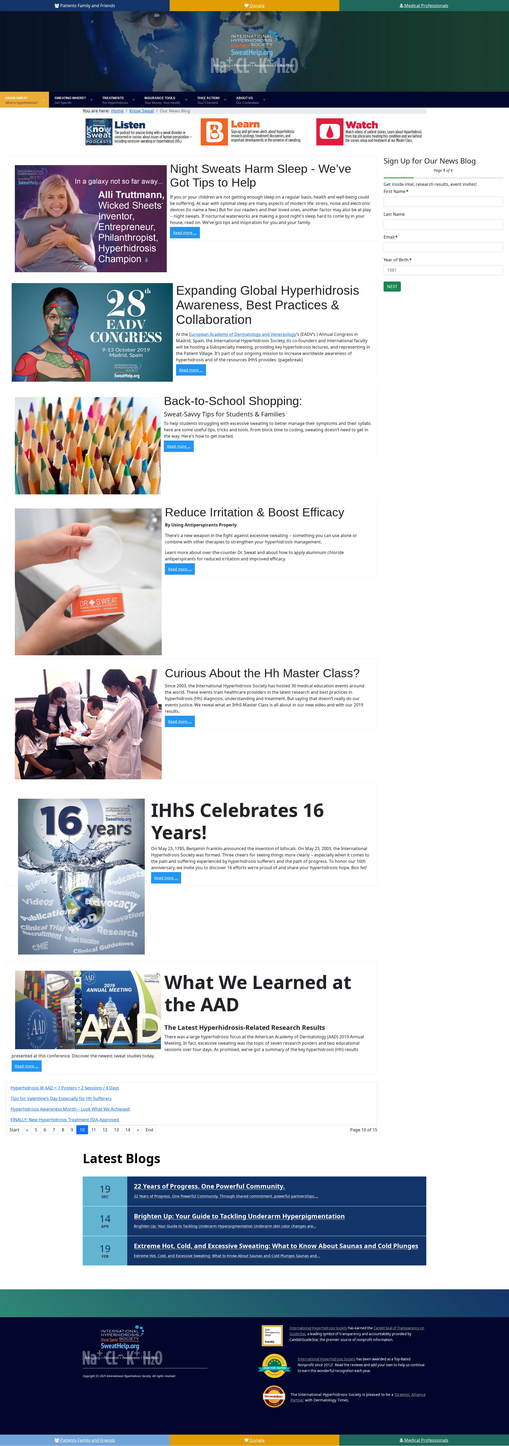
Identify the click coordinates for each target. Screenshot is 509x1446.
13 (116, 1130)
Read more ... (185, 232)
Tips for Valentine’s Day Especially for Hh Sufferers (61, 1098)
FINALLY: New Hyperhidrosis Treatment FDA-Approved (65, 1120)
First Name (396, 191)
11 (93, 1130)
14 (127, 1130)
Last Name (394, 214)
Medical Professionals (425, 5)
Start (14, 1130)
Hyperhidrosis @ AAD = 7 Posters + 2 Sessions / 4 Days (65, 1088)
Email (391, 237)
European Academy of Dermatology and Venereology (242, 334)
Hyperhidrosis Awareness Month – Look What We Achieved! (70, 1109)
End (149, 1130)
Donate (257, 5)
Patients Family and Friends (87, 5)
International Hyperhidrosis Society (318, 1328)
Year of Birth (398, 260)
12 (105, 1130)
